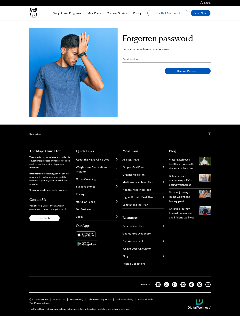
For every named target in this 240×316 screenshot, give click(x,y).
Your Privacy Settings (39, 303)
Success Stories (117, 13)
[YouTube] (207, 284)
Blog (125, 256)
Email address (131, 59)
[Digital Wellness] (199, 304)
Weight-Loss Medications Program (91, 169)
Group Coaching (86, 179)
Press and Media (145, 299)
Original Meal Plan (133, 174)
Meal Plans (94, 13)
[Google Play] (97, 244)
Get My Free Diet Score (136, 233)
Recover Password (187, 71)
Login (79, 216)
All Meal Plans (130, 159)
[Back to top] (209, 134)
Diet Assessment (132, 241)
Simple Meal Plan (133, 167)
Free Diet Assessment (168, 13)
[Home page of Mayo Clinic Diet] (32, 13)
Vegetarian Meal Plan (135, 204)
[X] (165, 284)
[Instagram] (173, 284)
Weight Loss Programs (67, 13)
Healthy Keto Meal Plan (136, 189)
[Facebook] (157, 284)
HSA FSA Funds (85, 201)
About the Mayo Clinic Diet (92, 159)
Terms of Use (59, 299)
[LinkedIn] (182, 284)
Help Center (44, 218)
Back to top (35, 134)
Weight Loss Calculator (136, 248)
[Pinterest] (198, 284)
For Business (83, 209)
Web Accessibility (124, 299)
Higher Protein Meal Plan (137, 197)
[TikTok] (190, 284)
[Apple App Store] (97, 234)
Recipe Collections (133, 263)
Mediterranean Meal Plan (137, 182)
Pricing (137, 13)
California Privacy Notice (99, 299)
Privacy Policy (76, 299)
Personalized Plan (133, 226)
